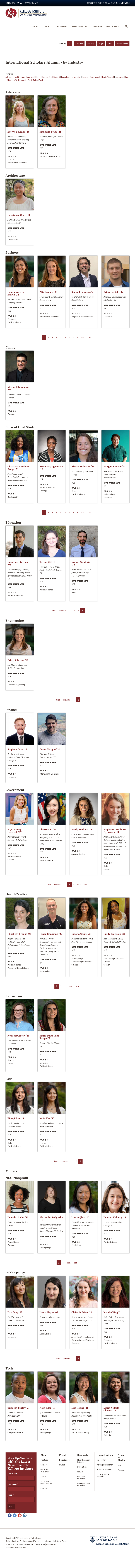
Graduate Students (81, 1477)
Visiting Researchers (105, 1465)
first (54, 610)
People (48, 26)
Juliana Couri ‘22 (81, 933)
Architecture (20, 77)
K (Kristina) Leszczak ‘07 (15, 831)
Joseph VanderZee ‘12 (81, 563)
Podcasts (122, 1470)
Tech (41, 80)
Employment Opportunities (46, 1482)
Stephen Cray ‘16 (17, 749)
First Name (13, 1473)
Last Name (13, 1484)
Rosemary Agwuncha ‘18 (52, 468)
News (120, 1465)
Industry (90, 43)
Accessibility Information (16, 1547)
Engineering (76, 77)
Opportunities (80, 26)
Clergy (38, 77)
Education (65, 77)
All (69, 43)
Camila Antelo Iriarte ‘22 (16, 293)
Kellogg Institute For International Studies (23, 1541)
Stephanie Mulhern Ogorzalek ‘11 (114, 831)
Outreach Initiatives (44, 1470)
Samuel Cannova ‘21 (83, 292)
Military (9, 80)
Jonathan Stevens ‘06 (18, 563)
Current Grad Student (51, 77)
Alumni (62, 1465)
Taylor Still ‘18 (48, 561)
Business (30, 77)
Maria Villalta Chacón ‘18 (111, 1409)
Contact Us (51, 1544)
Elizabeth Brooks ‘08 (19, 933)
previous (62, 610)
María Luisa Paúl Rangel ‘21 (49, 1037)
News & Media (113, 26)
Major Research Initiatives (83, 1461)
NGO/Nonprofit (20, 80)
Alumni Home (122, 43)
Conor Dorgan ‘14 (50, 749)
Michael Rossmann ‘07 (18, 388)
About (35, 26)
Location (79, 43)
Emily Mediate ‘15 (81, 829)
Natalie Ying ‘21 (112, 1312)
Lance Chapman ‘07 (51, 933)
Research (62, 26)
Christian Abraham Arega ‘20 (19, 468)
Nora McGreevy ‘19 (18, 1035)
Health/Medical (107, 77)
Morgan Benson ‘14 (114, 466)
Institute (44, 1460)
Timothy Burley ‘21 (19, 1407)
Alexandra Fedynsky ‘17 (51, 1219)
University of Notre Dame (30, 1538)
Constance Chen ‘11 (19, 215)
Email (11, 1495)
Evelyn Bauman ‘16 (18, 131)
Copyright (10, 1538)
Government (95, 77)
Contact (43, 1465)
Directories (64, 1460)
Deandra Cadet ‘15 (18, 1217)
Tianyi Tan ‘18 (16, 1118)
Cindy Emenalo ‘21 (114, 933)
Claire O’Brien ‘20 (81, 1312)
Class (110, 43)
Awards (43, 1476)
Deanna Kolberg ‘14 (114, 1217)
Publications (82, 1467)
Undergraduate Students (83, 1484)
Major (101, 43)
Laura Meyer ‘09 (49, 1312)
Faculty (80, 1471)
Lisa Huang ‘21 (79, 1407)
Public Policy (33, 80)
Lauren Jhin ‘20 (80, 1217)
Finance (85, 77)
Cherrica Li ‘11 (48, 829)
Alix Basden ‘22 (48, 292)
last (90, 337)
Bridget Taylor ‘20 (18, 660)
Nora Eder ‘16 (47, 1407)
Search (126, 27)
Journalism (119, 77)
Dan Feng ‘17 (15, 1312)
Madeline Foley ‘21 (50, 131)
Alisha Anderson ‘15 (83, 466)
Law (127, 77)
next (83, 337)
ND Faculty (101, 1460)
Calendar (97, 26)
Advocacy (9, 77)
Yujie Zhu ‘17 (47, 1118)
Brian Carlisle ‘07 (113, 292)
